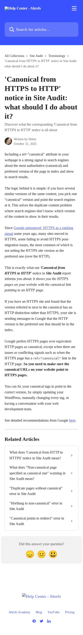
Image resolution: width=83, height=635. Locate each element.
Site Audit (36, 56)
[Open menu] (74, 8)
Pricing (69, 612)
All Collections (14, 56)
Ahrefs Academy (19, 612)
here (72, 420)
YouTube (53, 612)
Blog (39, 612)
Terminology (56, 56)
